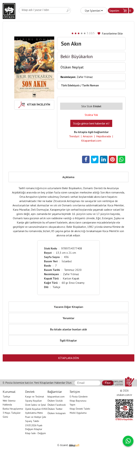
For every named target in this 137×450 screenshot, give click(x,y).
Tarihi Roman (90, 85)
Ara (68, 10)
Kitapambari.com (91, 140)
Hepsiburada (103, 136)
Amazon (88, 136)
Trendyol (74, 136)
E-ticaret (62, 445)
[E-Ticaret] (74, 445)
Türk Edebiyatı (70, 85)
